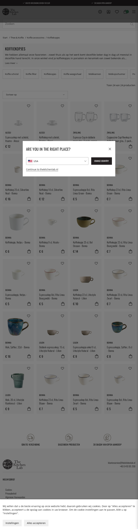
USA (36, 161)
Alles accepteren (36, 523)
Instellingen (12, 523)
